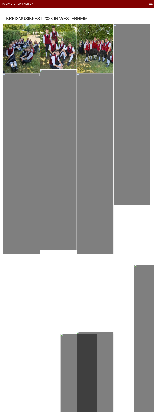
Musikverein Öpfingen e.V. (17, 4)
